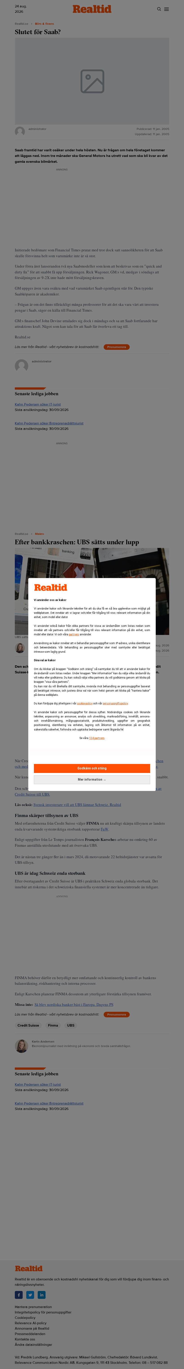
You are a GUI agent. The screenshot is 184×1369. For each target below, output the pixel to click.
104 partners (97, 738)
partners (74, 634)
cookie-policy (84, 703)
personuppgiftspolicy (115, 703)
